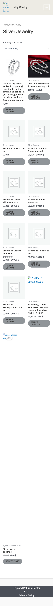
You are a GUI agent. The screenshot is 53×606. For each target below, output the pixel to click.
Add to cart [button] (13, 561)
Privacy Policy (26, 595)
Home (5, 25)
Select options (10, 110)
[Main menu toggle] (47, 7)
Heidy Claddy (20, 7)
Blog (26, 591)
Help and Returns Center (26, 588)
